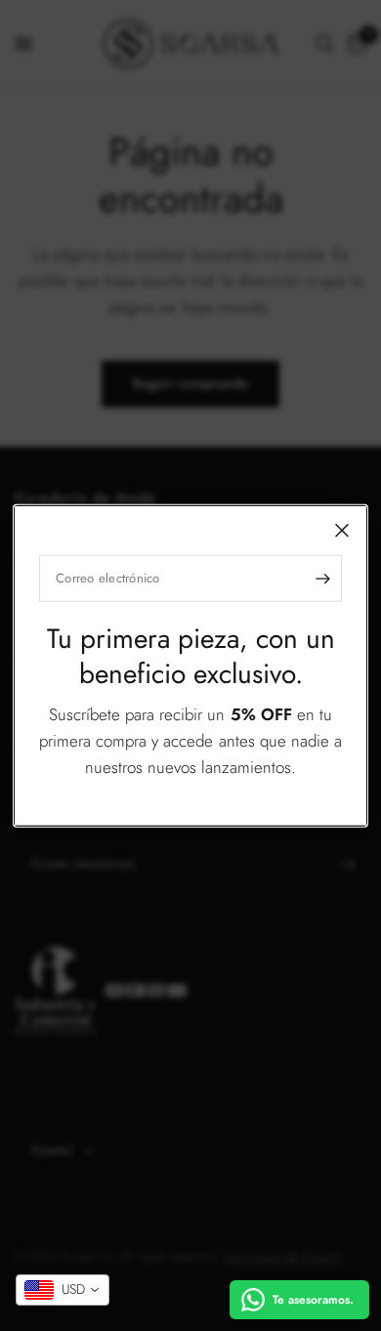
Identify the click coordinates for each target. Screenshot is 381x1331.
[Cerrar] (342, 530)
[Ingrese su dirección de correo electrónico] (322, 578)
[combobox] (62, 1290)
